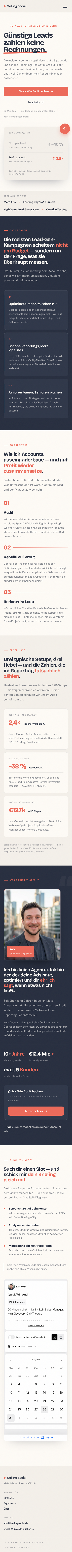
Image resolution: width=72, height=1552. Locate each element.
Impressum (10, 1547)
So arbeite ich (36, 102)
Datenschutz (24, 1547)
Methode (9, 1498)
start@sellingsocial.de (16, 1523)
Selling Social (16, 6)
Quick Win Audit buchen (34, 91)
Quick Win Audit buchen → (19, 1529)
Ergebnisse (10, 1503)
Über (6, 1508)
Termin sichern (34, 1111)
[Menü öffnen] (65, 6)
